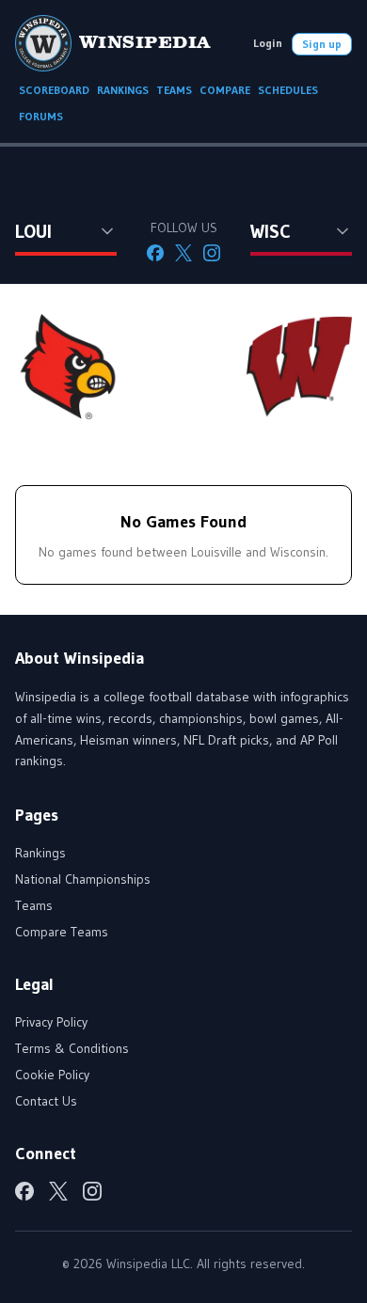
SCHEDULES (288, 90)
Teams (34, 905)
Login (267, 43)
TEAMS (174, 90)
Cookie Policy (52, 1074)
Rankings (40, 852)
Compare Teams (61, 931)
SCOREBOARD (54, 90)
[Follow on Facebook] (155, 252)
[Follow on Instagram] (211, 252)
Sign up (322, 44)
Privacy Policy (51, 1021)
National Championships (83, 879)
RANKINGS (123, 90)
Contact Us (46, 1100)
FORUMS (41, 116)
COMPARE (224, 90)
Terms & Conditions (72, 1048)
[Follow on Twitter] (183, 252)
